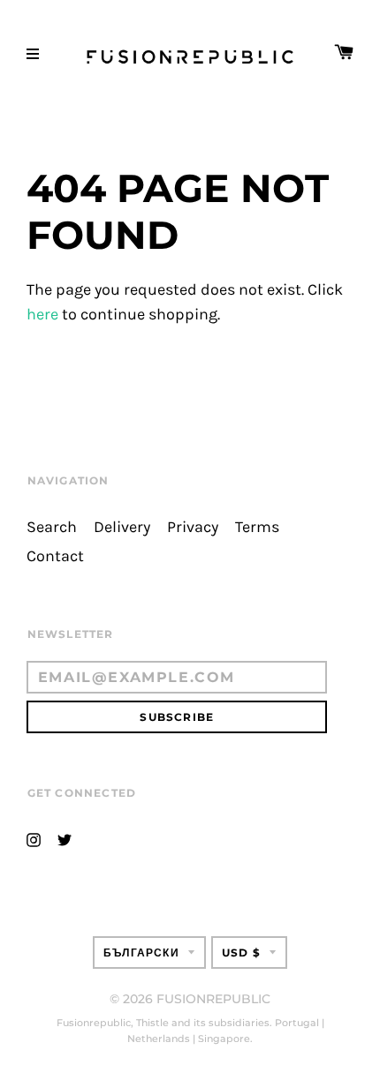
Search (52, 527)
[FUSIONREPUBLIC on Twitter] (64, 838)
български (141, 952)
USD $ (241, 952)
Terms (257, 527)
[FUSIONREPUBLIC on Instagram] (34, 838)
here (42, 314)
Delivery (122, 527)
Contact (55, 556)
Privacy (192, 527)
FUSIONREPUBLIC (213, 999)
